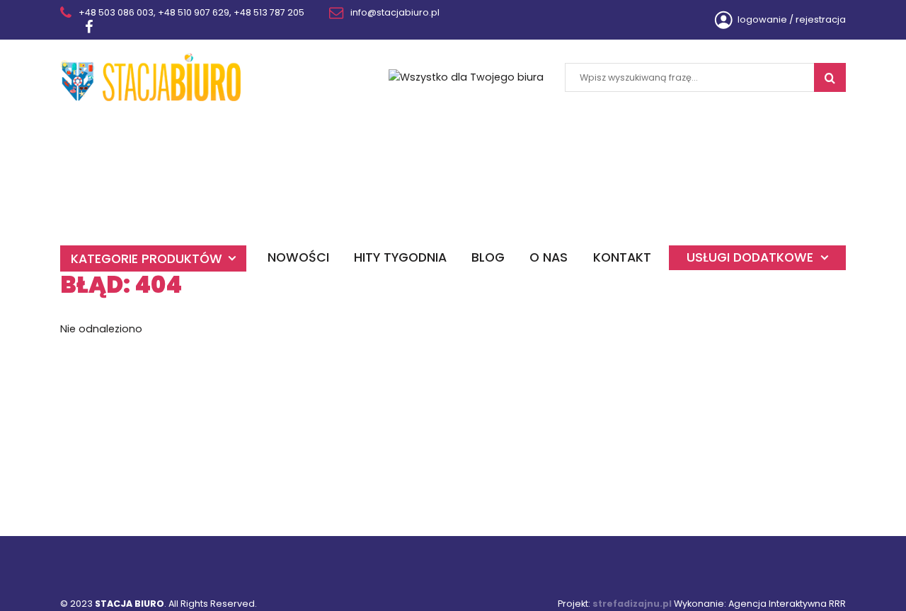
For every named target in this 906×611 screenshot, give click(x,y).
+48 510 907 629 (193, 12)
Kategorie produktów (146, 258)
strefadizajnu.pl (632, 604)
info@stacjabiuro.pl (395, 12)
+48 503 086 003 (116, 12)
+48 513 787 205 (269, 12)
